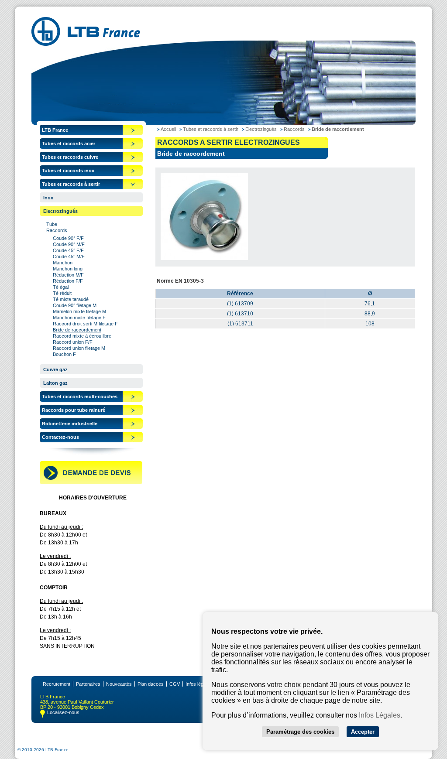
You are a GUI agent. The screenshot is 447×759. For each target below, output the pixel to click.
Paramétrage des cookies (300, 731)
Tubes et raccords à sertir (71, 184)
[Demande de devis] (91, 482)
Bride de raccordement (77, 329)
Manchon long (68, 268)
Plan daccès (151, 684)
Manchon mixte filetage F (79, 317)
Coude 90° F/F (68, 238)
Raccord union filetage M (79, 348)
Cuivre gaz (55, 369)
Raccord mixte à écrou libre (82, 335)
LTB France (55, 130)
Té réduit (62, 293)
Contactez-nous (60, 437)
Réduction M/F (68, 274)
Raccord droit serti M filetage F (85, 323)
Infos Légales (379, 715)
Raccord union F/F (73, 342)
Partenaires (88, 684)
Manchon (62, 262)
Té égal (61, 287)
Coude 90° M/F (69, 244)
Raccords (56, 230)
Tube (51, 224)
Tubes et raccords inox (68, 170)
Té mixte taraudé (71, 299)
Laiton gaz (55, 383)
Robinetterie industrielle (69, 423)
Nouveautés (119, 684)
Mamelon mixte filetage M (79, 311)
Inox (48, 197)
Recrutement (56, 684)
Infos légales (199, 684)
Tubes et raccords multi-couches (79, 396)
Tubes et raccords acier (68, 143)
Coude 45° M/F (69, 256)
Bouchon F (64, 354)
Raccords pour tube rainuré (73, 410)
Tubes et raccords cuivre (70, 157)
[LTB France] (85, 43)
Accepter (363, 731)
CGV (174, 684)
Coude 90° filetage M (74, 305)
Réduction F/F (68, 281)
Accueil (168, 129)
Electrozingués (60, 211)
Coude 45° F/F (68, 250)
